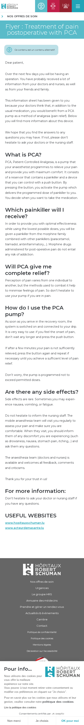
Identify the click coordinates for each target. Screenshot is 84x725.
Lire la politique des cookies (20, 707)
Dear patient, (14, 62)
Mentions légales (42, 644)
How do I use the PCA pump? (34, 311)
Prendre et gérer (42, 606)
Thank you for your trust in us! (26, 479)
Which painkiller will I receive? (34, 213)
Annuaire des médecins (41, 600)
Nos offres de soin (22, 16)
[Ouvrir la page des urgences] (66, 6)
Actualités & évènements (42, 613)
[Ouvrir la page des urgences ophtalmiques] (53, 6)
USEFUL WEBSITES (30, 515)
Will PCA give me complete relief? (28, 269)
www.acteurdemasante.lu (24, 528)
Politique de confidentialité (41, 632)
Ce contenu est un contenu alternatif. (35, 49)
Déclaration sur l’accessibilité (42, 651)
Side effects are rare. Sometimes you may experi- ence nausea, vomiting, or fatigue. (40, 401)
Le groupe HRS (42, 594)
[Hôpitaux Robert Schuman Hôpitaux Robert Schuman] (9, 6)
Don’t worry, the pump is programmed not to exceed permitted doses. (37, 377)
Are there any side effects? (41, 392)
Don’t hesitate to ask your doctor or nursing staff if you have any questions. (41, 501)
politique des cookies (58, 701)
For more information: (35, 491)
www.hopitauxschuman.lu (24, 523)
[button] (78, 6)
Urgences (42, 588)
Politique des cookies (42, 638)
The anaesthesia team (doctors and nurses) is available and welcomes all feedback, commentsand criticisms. (39, 463)
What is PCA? (23, 154)
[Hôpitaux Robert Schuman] (42, 569)
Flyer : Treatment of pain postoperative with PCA (42, 30)
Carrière (42, 619)
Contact (41, 625)
